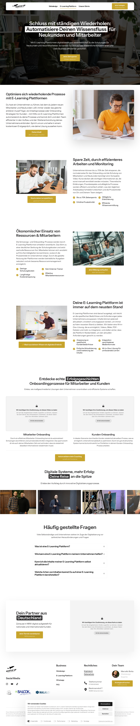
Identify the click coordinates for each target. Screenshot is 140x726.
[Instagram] (7, 684)
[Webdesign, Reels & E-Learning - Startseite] (19, 6)
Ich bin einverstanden (36, 420)
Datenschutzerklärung (105, 721)
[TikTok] (18, 684)
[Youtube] (13, 684)
